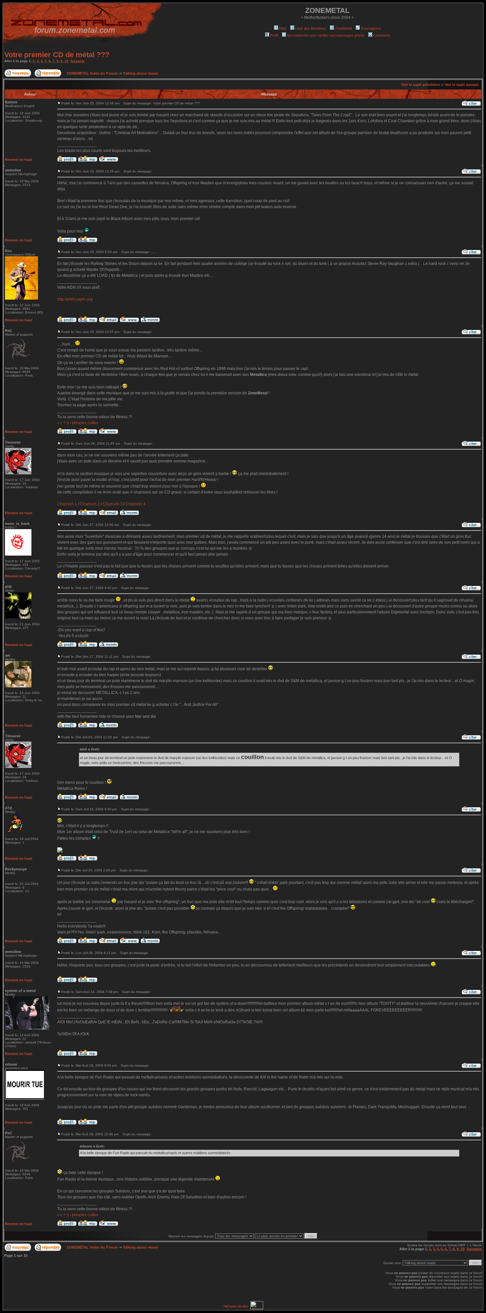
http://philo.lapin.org (75, 299)
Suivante (77, 61)
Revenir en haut (18, 160)
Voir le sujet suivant (462, 85)
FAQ (282, 28)
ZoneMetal (343, 28)
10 (66, 61)
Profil (274, 35)
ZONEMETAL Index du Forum (92, 73)
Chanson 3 (113, 504)
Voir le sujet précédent (420, 85)
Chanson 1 (67, 504)
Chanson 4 (135, 504)
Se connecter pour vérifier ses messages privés (325, 35)
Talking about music (140, 73)
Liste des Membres (310, 28)
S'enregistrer (371, 28)
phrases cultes (85, 422)
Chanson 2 (90, 504)
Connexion (381, 35)
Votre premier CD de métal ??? (56, 55)
